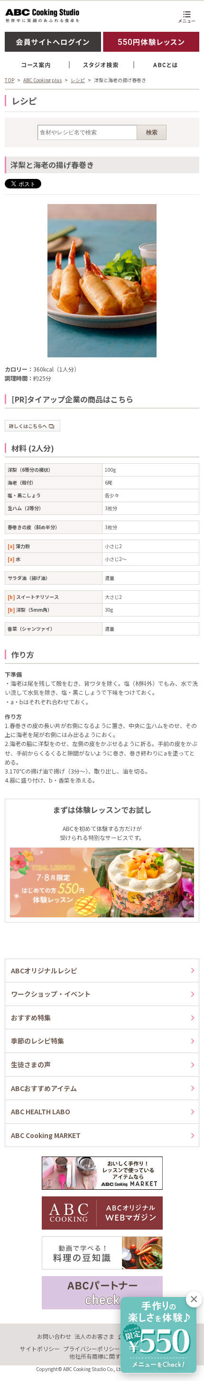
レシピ (78, 80)
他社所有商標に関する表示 (103, 1356)
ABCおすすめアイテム (44, 1088)
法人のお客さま (94, 1336)
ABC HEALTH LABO (40, 1111)
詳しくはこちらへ (28, 425)
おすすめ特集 (31, 1017)
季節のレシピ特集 (37, 1040)
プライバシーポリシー (91, 1348)
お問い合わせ (54, 1336)
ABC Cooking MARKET (46, 1135)
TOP (9, 80)
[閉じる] (194, 1299)
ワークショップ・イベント (51, 993)
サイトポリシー (40, 1348)
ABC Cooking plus (42, 80)
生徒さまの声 (31, 1064)
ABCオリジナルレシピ (44, 970)
